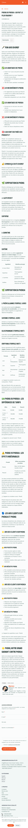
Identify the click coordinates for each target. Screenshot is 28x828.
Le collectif (4, 798)
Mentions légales (6, 808)
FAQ (3, 793)
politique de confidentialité (14, 744)
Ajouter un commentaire (8, 727)
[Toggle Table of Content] (10, 40)
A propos (4, 789)
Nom (3, 712)
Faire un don (5, 794)
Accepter (11, 825)
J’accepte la (11, 744)
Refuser (17, 825)
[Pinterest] (22, 2)
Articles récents (11, 683)
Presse (3, 796)
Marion (11, 686)
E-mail (4, 717)
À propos (4, 683)
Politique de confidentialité (8, 809)
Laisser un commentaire (9, 748)
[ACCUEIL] (2, 8)
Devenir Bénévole (6, 800)
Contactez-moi (5, 811)
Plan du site (5, 791)
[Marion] (5, 688)
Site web (4, 722)
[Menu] (25, 2)
